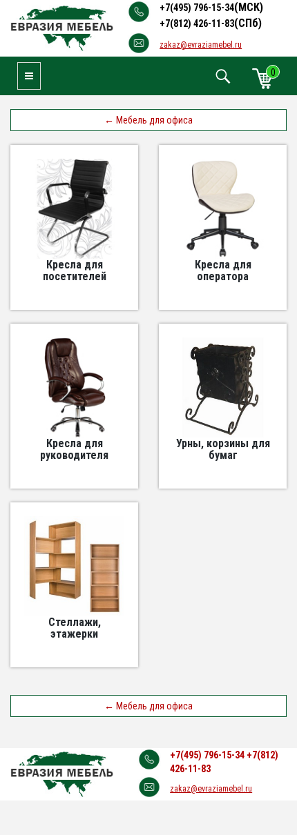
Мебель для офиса (148, 120)
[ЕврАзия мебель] (61, 27)
